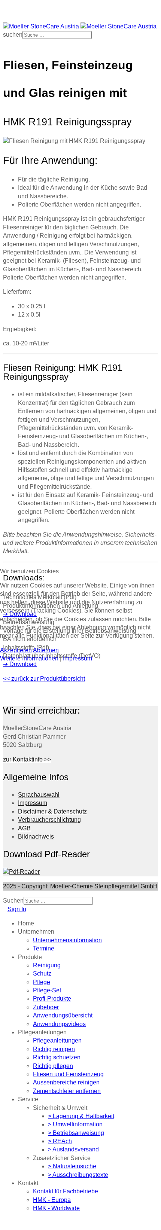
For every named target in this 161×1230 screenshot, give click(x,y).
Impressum (77, 658)
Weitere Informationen (29, 658)
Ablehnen (46, 650)
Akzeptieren (16, 650)
